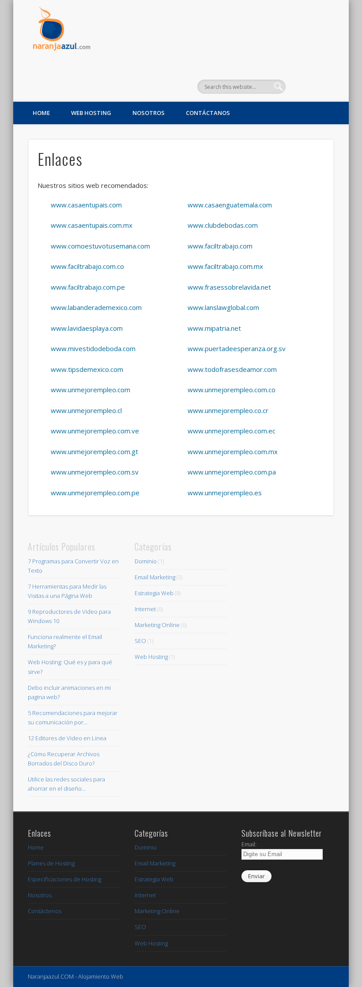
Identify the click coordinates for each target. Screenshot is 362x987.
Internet (145, 609)
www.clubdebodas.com (223, 225)
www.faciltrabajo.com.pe (88, 287)
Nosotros (148, 113)
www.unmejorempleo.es (225, 492)
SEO (140, 641)
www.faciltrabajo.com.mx (225, 266)
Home (41, 113)
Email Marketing (155, 577)
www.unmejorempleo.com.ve (95, 430)
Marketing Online (157, 625)
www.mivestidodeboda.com (93, 348)
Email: (248, 844)
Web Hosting (91, 113)
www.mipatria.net (214, 328)
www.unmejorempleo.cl (86, 410)
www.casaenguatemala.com (230, 204)
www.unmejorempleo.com (90, 389)
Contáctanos (208, 113)
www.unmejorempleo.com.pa (232, 471)
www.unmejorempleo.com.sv (95, 471)
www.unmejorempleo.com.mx (233, 451)
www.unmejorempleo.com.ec (231, 430)
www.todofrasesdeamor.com (232, 369)
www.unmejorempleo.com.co (231, 389)
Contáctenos (44, 911)
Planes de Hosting (51, 863)
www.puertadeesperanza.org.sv (237, 348)
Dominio (146, 561)
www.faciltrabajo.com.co (87, 266)
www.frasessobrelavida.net (229, 287)
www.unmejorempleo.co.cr (228, 410)
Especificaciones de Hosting (64, 879)
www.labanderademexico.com (96, 307)
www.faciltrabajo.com (220, 245)
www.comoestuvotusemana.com (100, 245)
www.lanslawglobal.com (223, 307)
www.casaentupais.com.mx (91, 225)
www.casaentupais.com (86, 204)
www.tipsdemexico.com (87, 369)
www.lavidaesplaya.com (87, 328)
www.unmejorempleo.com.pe (95, 492)
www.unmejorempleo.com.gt (94, 451)
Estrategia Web (154, 593)
